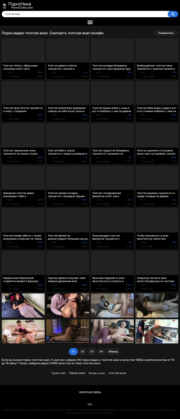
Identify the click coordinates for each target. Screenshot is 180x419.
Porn (90, 404)
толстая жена (117, 373)
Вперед (113, 351)
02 (82, 351)
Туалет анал (58, 373)
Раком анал (77, 373)
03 (92, 351)
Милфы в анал (97, 373)
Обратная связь (90, 392)
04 (101, 351)
